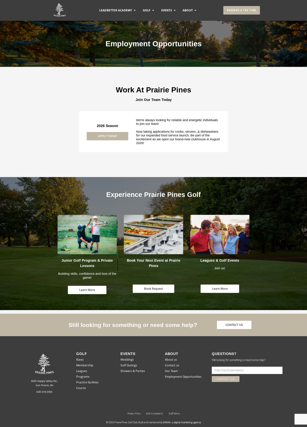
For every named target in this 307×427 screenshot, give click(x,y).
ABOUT (188, 10)
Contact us (172, 365)
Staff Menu (174, 413)
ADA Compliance (154, 413)
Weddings (127, 360)
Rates (80, 360)
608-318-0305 (44, 391)
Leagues (81, 371)
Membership (84, 365)
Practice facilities (87, 382)
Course (81, 388)
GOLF (147, 10)
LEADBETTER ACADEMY (115, 10)
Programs (83, 377)
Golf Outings (128, 365)
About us (171, 360)
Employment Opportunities (183, 377)
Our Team (171, 371)
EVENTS (166, 10)
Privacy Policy (134, 413)
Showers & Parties (132, 371)
